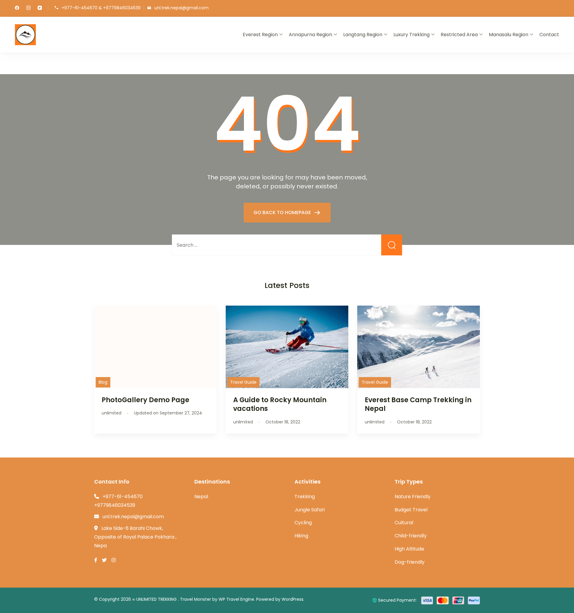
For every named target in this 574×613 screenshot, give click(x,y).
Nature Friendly (412, 496)
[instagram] (28, 8)
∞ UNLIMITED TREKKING (155, 599)
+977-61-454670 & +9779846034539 (101, 8)
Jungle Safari (309, 509)
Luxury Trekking (411, 34)
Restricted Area (459, 34)
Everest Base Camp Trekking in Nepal (418, 404)
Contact (549, 34)
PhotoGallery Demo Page (145, 400)
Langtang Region (362, 34)
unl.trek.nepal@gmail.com (181, 8)
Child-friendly (411, 535)
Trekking (304, 496)
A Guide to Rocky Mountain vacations (279, 404)
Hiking (301, 535)
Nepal (201, 496)
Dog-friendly (410, 562)
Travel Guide (243, 382)
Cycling (303, 522)
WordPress (292, 599)
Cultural (404, 522)
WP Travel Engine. (237, 599)
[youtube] (40, 8)
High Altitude (409, 548)
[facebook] (17, 8)
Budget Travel (411, 509)
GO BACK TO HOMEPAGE (283, 212)
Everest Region (260, 34)
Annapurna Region (310, 34)
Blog (103, 382)
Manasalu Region (508, 34)
